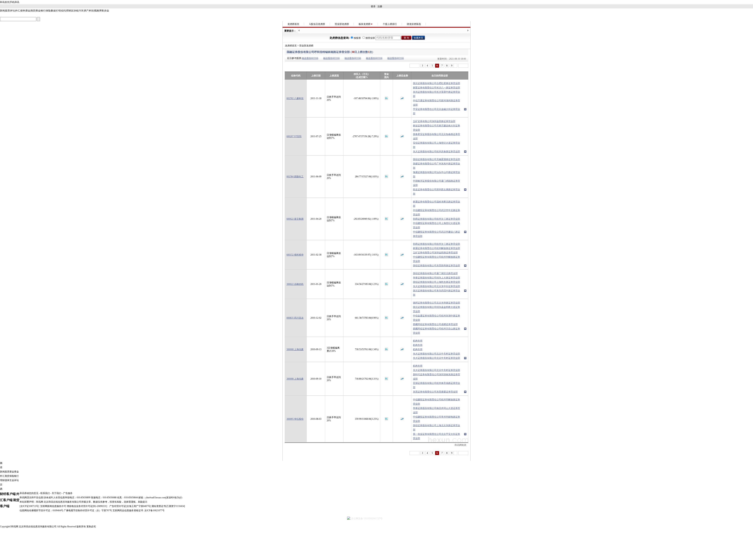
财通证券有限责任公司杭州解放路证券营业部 (436, 248)
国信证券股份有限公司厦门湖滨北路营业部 (435, 273)
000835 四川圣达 (295, 317)
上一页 (414, 65)
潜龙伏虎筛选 (414, 24)
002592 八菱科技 (295, 98)
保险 (48, 10)
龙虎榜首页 (293, 24)
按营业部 (370, 38)
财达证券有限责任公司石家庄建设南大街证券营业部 (436, 127)
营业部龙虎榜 (342, 24)
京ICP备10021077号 (154, 510)
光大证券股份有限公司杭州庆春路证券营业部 (436, 151)
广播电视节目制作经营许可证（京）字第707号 (88, 510)
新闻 (2, 10)
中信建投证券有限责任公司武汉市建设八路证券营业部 (436, 233)
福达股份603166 (310, 58)
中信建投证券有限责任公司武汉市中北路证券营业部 (436, 212)
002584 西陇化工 (295, 176)
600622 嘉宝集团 (295, 219)
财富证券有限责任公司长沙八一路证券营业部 (436, 87)
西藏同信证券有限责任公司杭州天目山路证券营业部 (436, 330)
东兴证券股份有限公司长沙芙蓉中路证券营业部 (436, 94)
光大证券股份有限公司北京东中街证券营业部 (436, 286)
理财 (68, 10)
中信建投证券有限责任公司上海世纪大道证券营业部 (436, 225)
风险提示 (142, 501)
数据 (53, 10)
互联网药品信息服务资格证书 (128, 510)
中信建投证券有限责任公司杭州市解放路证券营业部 (436, 259)
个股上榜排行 (390, 24)
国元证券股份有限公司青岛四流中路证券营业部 (436, 292)
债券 (22, 10)
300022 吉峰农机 (295, 284)
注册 (379, 6)
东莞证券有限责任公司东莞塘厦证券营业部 (435, 391)
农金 (106, 10)
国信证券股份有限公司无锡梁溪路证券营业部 (436, 159)
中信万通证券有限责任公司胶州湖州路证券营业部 (436, 102)
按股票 (357, 38)
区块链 (74, 10)
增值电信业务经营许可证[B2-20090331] (87, 506)
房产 (86, 10)
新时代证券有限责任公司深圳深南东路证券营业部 (436, 376)
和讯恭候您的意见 (29, 493)
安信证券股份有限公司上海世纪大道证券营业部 (436, 145)
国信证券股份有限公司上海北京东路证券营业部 (436, 427)
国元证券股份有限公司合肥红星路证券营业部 (436, 83)
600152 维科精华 (295, 254)
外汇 (17, 10)
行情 (58, 10)
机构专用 (417, 340)
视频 (96, 10)
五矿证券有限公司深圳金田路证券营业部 (434, 121)
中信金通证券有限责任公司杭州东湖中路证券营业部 (436, 317)
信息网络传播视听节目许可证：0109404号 (41, 510)
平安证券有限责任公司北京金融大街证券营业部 (436, 111)
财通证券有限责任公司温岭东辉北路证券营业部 (436, 203)
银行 (43, 10)
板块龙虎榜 (364, 24)
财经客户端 (8, 494)
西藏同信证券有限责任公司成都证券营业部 (435, 324)
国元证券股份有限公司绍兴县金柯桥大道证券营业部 (436, 309)
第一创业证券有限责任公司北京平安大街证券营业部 (436, 436)
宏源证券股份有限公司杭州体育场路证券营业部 (436, 385)
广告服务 (68, 493)
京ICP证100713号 (29, 506)
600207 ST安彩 (294, 136)
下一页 (463, 65)
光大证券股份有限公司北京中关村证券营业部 (436, 353)
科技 (91, 10)
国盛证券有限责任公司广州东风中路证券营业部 (436, 165)
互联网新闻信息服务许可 (53, 506)
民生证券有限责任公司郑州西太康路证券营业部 (436, 191)
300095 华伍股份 (295, 419)
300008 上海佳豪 (295, 349)
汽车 (81, 10)
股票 (7, 10)
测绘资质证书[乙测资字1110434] (168, 506)
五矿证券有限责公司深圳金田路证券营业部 (435, 252)
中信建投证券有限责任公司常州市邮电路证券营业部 (436, 418)
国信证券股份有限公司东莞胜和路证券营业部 (436, 265)
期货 (33, 10)
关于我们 (56, 493)
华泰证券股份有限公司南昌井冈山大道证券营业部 (436, 410)
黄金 (38, 10)
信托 (63, 10)
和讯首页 (4, 2)
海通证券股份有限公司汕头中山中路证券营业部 (436, 174)
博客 (101, 10)
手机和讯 (14, 2)
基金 (27, 10)
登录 (373, 6)
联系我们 (45, 493)
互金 (11, 480)
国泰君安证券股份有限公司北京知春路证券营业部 (436, 136)
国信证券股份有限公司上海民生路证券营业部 (436, 282)
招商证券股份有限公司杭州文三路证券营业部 (436, 219)
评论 (12, 10)
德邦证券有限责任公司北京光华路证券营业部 (436, 302)
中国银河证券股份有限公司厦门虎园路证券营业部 (436, 183)
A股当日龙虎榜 (317, 24)
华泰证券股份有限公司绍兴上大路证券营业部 (436, 277)
